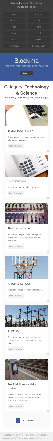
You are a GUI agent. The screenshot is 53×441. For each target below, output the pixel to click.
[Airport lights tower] (26, 277)
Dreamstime (42, 438)
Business (14, 20)
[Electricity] (26, 324)
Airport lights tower (19, 283)
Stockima (26, 60)
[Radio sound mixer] (26, 222)
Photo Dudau (36, 3)
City (38, 20)
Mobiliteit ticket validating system (22, 386)
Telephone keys (17, 181)
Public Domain (38, 45)
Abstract (38, 14)
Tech (14, 39)
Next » (31, 420)
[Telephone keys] (26, 175)
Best (14, 14)
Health (39, 26)
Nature (14, 33)
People (39, 33)
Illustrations (14, 45)
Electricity (13, 331)
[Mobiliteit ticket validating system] (26, 378)
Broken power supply (20, 130)
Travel (38, 39)
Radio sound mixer (19, 228)
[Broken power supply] (26, 124)
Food (14, 26)
